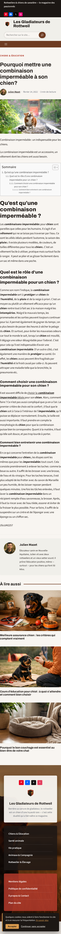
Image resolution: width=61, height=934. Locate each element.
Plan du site (14, 903)
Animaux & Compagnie (20, 855)
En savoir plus (42, 920)
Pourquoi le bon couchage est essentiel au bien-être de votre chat (27, 749)
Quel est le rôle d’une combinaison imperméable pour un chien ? (25, 178)
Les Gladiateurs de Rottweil (31, 24)
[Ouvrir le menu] (6, 44)
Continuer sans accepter (33, 926)
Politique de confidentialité (23, 888)
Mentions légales (17, 881)
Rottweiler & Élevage (19, 862)
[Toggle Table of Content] (54, 167)
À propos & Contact (18, 895)
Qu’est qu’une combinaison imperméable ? (26, 172)
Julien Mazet (14, 92)
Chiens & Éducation (12, 55)
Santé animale (16, 841)
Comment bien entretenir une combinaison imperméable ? (35, 191)
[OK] (42, 35)
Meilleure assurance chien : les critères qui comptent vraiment (27, 637)
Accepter (12, 926)
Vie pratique (14, 848)
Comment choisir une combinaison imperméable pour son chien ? (34, 185)
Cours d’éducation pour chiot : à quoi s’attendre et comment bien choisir (30, 693)
